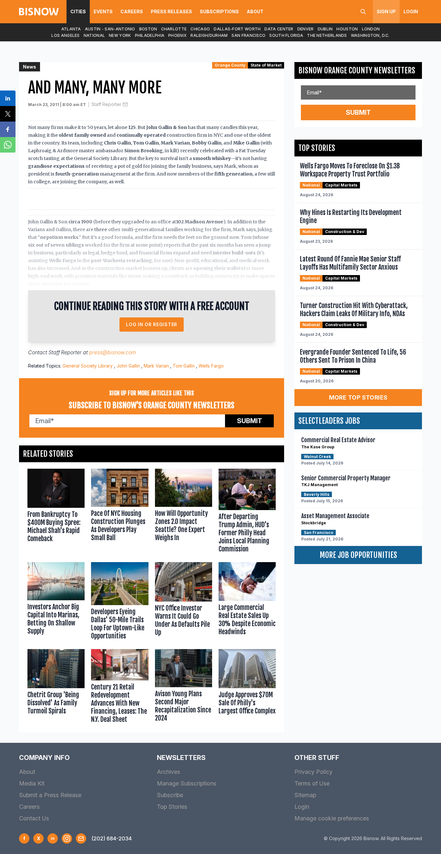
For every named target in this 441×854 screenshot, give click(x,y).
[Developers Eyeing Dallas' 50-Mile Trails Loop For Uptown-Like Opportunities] (119, 602)
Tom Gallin (184, 365)
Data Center (278, 29)
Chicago (200, 29)
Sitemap (305, 795)
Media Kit (32, 783)
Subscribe (170, 795)
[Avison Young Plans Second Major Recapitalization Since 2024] (183, 687)
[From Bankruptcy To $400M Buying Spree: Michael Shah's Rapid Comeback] (56, 512)
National (94, 35)
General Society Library (88, 365)
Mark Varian (156, 365)
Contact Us (34, 818)
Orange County (230, 65)
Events (103, 11)
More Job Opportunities (358, 555)
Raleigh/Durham (209, 35)
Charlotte (174, 29)
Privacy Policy (313, 771)
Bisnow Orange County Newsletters (356, 70)
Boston (148, 29)
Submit (249, 421)
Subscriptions (219, 11)
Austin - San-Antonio (110, 29)
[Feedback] (81, 838)
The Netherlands (327, 35)
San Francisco (248, 35)
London (371, 29)
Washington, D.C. (370, 35)
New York (120, 35)
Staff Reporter (106, 104)
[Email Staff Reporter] (125, 104)
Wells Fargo (211, 365)
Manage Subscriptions (186, 783)
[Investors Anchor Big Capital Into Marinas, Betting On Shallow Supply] (56, 602)
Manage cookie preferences (331, 818)
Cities (78, 11)
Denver (305, 29)
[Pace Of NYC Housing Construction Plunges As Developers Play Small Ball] (119, 512)
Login (411, 11)
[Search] (363, 11)
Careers (131, 11)
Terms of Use (312, 783)
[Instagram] (67, 838)
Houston (347, 29)
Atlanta (71, 29)
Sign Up (386, 11)
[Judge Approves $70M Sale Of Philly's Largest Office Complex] (247, 687)
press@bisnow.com (112, 352)
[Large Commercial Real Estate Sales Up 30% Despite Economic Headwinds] (247, 602)
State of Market (266, 65)
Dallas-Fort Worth (237, 29)
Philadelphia (150, 35)
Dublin (325, 29)
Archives (168, 771)
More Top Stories (358, 397)
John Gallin (128, 365)
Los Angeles (65, 35)
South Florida (286, 35)
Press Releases (171, 11)
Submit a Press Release (50, 795)
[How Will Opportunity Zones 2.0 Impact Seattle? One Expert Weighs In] (183, 512)
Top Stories (172, 806)
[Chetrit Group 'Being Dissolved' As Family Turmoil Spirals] (56, 687)
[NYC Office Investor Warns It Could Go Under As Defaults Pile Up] (183, 602)
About (255, 11)
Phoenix (177, 35)
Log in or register (151, 324)
